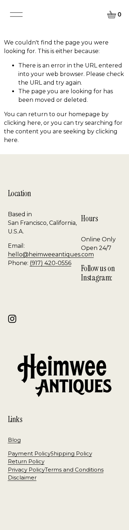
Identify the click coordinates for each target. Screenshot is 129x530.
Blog (14, 440)
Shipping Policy (71, 453)
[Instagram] (12, 318)
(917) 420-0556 (50, 263)
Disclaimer (22, 477)
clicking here (22, 122)
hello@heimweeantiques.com (51, 254)
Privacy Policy (26, 470)
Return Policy (26, 461)
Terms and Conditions (74, 470)
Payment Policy (29, 453)
